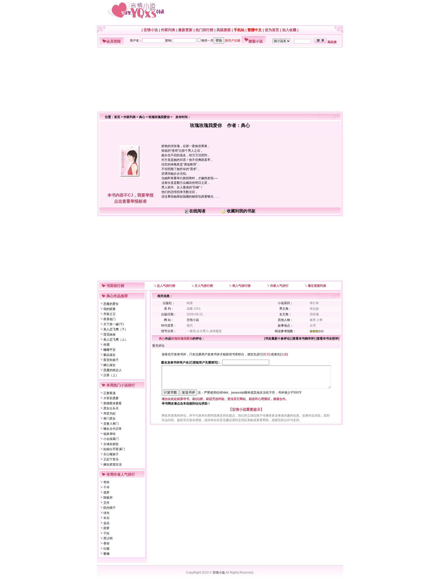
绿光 (106, 513)
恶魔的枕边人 (112, 370)
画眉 (106, 344)
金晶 (106, 523)
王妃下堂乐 (111, 459)
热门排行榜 (204, 30)
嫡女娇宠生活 (112, 464)
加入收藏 (289, 30)
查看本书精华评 (303, 338)
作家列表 (168, 30)
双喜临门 (109, 319)
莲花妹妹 (109, 334)
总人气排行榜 (166, 286)
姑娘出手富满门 (114, 449)
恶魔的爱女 (111, 304)
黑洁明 (108, 538)
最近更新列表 (317, 286)
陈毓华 (108, 497)
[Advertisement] (218, 79)
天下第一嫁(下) (113, 324)
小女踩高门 (111, 439)
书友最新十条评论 (277, 338)
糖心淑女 (109, 365)
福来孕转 (109, 434)
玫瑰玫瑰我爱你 (159, 117)
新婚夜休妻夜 (112, 403)
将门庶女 (109, 418)
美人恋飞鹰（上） (115, 339)
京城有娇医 (111, 444)
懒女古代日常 (112, 429)
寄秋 (106, 482)
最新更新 (185, 30)
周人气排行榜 (241, 286)
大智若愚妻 (111, 398)
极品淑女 (109, 355)
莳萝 (106, 528)
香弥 (106, 543)
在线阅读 (197, 211)
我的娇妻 (109, 309)
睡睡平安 (109, 350)
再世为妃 (109, 413)
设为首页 (272, 30)
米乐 (106, 518)
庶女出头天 (111, 408)
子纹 (106, 533)
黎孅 (106, 553)
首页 (117, 117)
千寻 (106, 487)
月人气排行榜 (204, 286)
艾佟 (106, 502)
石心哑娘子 (111, 454)
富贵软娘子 (111, 360)
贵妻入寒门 (111, 423)
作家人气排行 (279, 286)
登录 (266, 354)
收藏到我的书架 (241, 211)
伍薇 (106, 548)
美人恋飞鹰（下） (115, 329)
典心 (142, 117)
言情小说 (151, 30)
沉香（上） (111, 375)
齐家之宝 (109, 314)
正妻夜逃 (109, 393)
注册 (284, 354)
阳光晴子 (109, 508)
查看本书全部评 (327, 338)
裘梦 (106, 492)
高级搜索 (223, 30)
